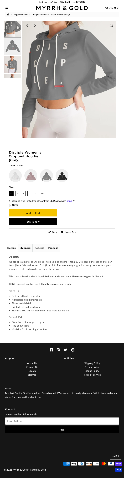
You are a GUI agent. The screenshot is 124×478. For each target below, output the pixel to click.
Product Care (70, 232)
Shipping (25, 247)
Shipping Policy (92, 363)
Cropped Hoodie (20, 14)
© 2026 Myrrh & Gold (16, 469)
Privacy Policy (91, 367)
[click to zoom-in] (111, 25)
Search (32, 370)
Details (11, 247)
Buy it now (33, 221)
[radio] (15, 175)
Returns (39, 247)
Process (53, 247)
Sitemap (32, 374)
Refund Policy (92, 370)
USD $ (109, 7)
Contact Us (32, 367)
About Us (32, 363)
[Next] (35, 25)
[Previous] (27, 25)
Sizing (54, 232)
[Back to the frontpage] (8, 14)
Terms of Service (92, 374)
